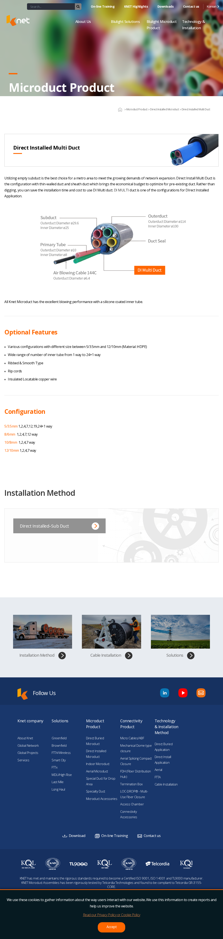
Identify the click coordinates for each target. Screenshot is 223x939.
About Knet (25, 738)
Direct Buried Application (164, 747)
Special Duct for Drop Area (100, 781)
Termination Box (131, 784)
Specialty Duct (95, 791)
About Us (83, 21)
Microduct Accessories (101, 798)
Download (77, 835)
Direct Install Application (163, 760)
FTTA (158, 777)
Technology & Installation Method (166, 726)
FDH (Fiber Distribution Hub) (135, 774)
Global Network (28, 745)
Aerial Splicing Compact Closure (136, 761)
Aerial (158, 769)
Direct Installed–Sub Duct (44, 526)
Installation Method (36, 655)
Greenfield (59, 738)
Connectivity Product (131, 723)
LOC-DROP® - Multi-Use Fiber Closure (134, 794)
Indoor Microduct (98, 764)
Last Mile (58, 782)
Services (23, 760)
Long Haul (58, 789)
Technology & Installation (193, 24)
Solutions (174, 655)
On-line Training (103, 6)
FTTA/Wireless (61, 752)
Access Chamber (132, 804)
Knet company (30, 720)
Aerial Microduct (97, 771)
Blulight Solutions (125, 21)
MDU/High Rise (62, 774)
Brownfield (59, 745)
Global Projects (27, 752)
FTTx (54, 767)
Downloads (165, 6)
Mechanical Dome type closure (136, 748)
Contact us (191, 6)
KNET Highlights (136, 6)
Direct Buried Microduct (95, 741)
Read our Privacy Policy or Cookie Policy (111, 915)
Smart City (59, 760)
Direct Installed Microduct (96, 754)
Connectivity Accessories (128, 814)
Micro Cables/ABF (132, 738)
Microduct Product (95, 723)
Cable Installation (105, 655)
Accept (111, 926)
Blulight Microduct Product (162, 24)
